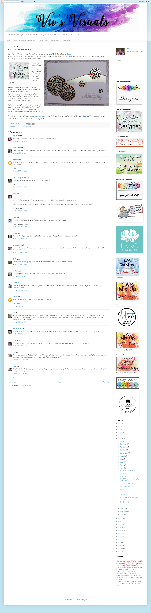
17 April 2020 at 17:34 (20, 290)
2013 (120, 536)
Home (8, 40)
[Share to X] (31, 124)
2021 (120, 438)
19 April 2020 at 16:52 (20, 346)
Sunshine (123, 492)
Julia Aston (16, 245)
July (121, 459)
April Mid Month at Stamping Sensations (129, 480)
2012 (120, 539)
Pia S (14, 366)
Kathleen (16, 160)
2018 (120, 521)
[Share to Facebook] (33, 124)
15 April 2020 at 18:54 (20, 153)
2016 (120, 527)
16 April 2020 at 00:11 (20, 211)
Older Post (106, 382)
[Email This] (27, 124)
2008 (120, 551)
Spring (122, 505)
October (123, 450)
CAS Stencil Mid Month (127, 483)
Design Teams (43, 40)
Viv (129, 49)
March (122, 509)
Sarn (14, 217)
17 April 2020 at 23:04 (20, 322)
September (124, 453)
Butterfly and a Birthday (128, 471)
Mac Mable (16, 283)
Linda (14, 340)
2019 (120, 518)
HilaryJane (16, 148)
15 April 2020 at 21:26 (20, 171)
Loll (14, 313)
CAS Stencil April (125, 502)
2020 (120, 441)
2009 (120, 548)
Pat (14, 352)
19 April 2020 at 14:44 (20, 334)
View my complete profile (134, 51)
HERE (19, 83)
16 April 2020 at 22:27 (20, 253)
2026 (120, 423)
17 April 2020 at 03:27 (20, 276)
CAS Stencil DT (17, 127)
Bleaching (123, 476)
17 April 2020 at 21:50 (20, 306)
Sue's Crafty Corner (19, 178)
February (123, 512)
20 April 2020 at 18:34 (20, 374)
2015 (120, 530)
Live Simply (123, 473)
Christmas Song (125, 486)
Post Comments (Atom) (25, 386)
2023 (120, 432)
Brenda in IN (17, 329)
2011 (119, 542)
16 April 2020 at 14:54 (20, 239)
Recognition (55, 40)
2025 (120, 426)
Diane (14, 297)
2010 (120, 545)
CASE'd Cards (66, 40)
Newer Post (12, 382)
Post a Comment (16, 378)
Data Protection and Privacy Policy (25, 40)
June (122, 462)
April (122, 468)
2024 (120, 429)
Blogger (84, 600)
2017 (120, 524)
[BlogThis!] (29, 124)
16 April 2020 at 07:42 (20, 227)
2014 (120, 533)
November (123, 447)
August (122, 456)
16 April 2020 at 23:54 (20, 265)
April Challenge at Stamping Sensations (129, 498)
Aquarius (16, 136)
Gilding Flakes (26, 127)
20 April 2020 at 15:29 (20, 360)
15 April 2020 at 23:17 (20, 187)
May (121, 465)
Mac (85, 116)
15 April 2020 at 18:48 (20, 141)
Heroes (122, 489)
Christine (16, 271)
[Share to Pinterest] (35, 124)
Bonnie (15, 233)
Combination (124, 495)
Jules (14, 193)
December (123, 444)
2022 (120, 435)
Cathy (15, 259)
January (123, 515)
